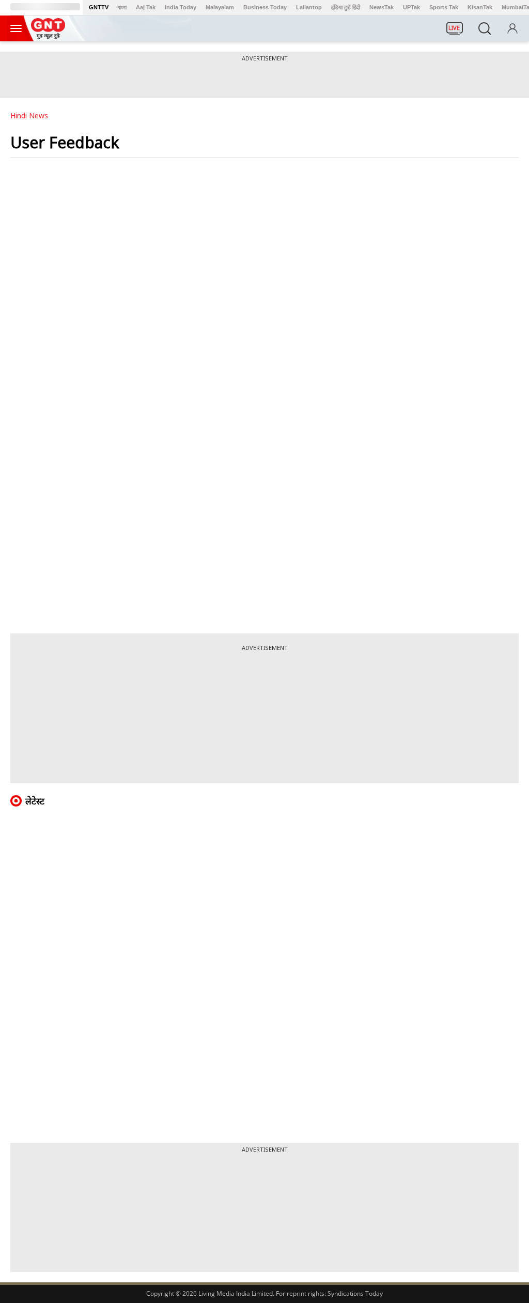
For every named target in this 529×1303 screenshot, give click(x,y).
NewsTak (381, 7)
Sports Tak (443, 7)
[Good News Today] (48, 35)
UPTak (411, 7)
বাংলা (122, 7)
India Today (180, 7)
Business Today (265, 7)
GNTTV (98, 7)
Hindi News (29, 115)
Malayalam (220, 7)
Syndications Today (355, 1293)
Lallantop (309, 7)
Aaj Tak (145, 7)
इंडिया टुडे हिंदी (345, 7)
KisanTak (480, 7)
